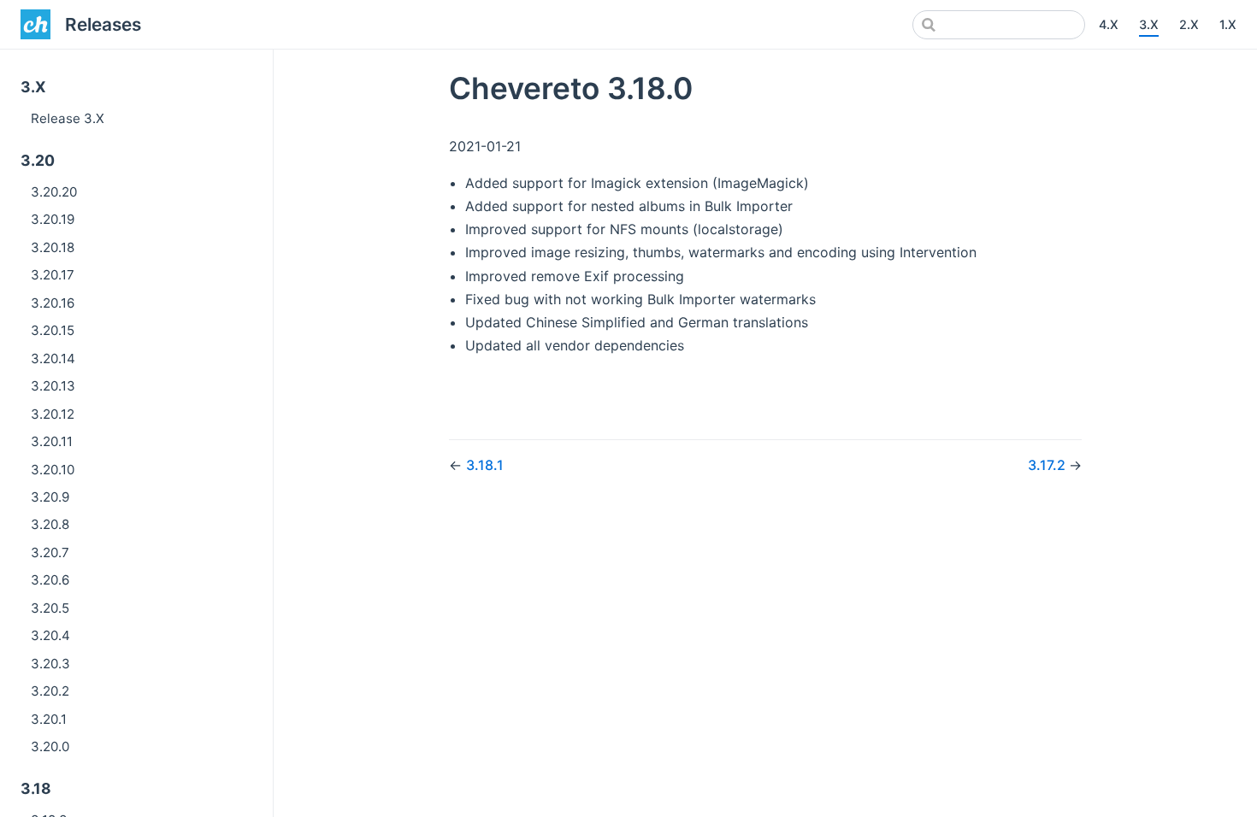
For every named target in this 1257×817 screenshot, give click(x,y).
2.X (1189, 24)
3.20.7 (50, 552)
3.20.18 (52, 247)
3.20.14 (53, 358)
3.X (1149, 24)
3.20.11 (52, 441)
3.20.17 (52, 275)
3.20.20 (54, 192)
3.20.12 (52, 414)
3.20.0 (50, 746)
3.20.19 (52, 219)
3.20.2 (50, 691)
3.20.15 (52, 330)
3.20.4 (50, 635)
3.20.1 (49, 719)
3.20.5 (50, 608)
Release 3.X (67, 118)
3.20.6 (50, 580)
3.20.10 (52, 469)
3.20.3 (50, 663)
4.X (1108, 24)
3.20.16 (52, 303)
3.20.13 (53, 386)
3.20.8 (50, 524)
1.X (1227, 24)
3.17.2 (1048, 464)
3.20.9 (50, 497)
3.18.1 (485, 464)
